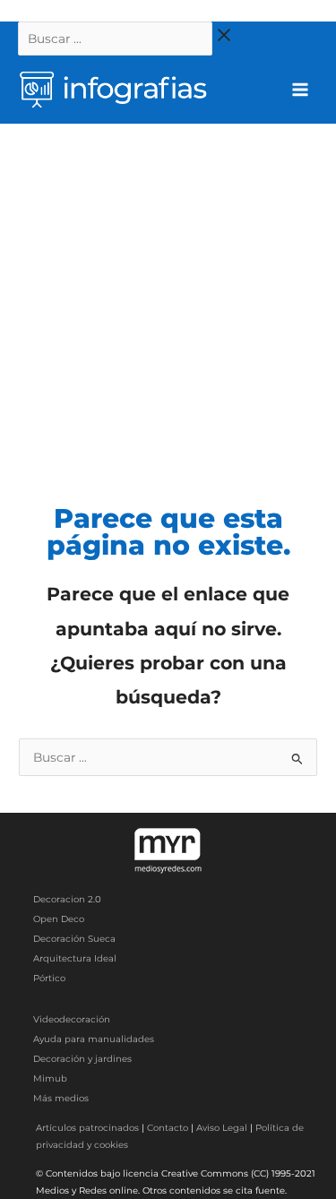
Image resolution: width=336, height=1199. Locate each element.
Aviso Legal (221, 1128)
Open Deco (58, 919)
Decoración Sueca (74, 939)
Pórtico (49, 978)
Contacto (167, 1128)
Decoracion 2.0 (67, 899)
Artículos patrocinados (87, 1128)
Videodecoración (71, 1019)
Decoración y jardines (82, 1059)
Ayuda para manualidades (93, 1039)
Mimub (50, 1078)
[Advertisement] (168, 301)
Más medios (61, 1098)
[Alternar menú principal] (300, 90)
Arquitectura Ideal (74, 958)
